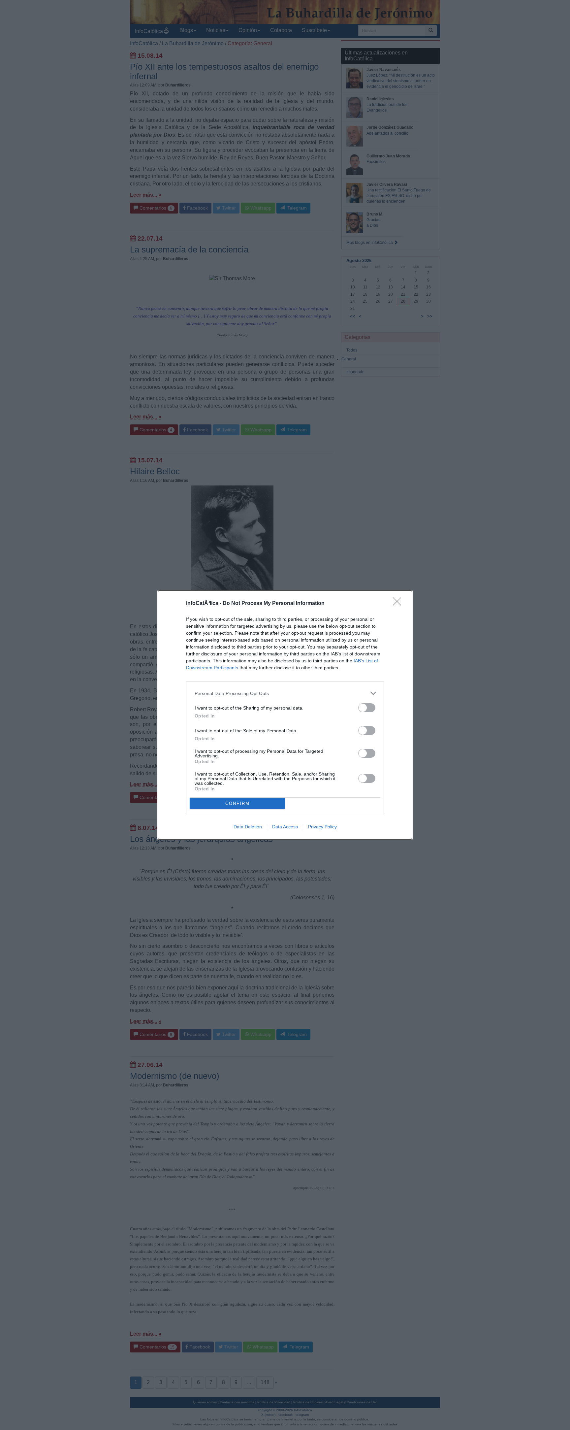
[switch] (366, 707)
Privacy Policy (322, 826)
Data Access (285, 826)
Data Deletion (248, 826)
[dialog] (285, 715)
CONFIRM (237, 803)
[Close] (399, 603)
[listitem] (285, 693)
